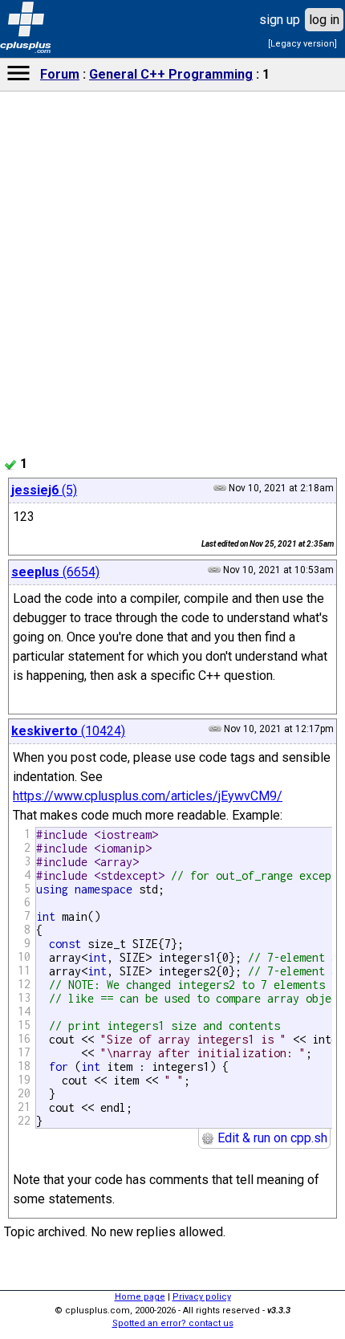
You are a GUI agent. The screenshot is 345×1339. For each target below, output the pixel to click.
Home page (140, 1297)
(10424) (68, 731)
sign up (279, 19)
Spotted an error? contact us (172, 1323)
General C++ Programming (171, 74)
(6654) (55, 572)
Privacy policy (201, 1297)
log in (324, 19)
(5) (44, 490)
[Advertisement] (172, 591)
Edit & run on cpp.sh (270, 1138)
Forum (59, 74)
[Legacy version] (302, 44)
